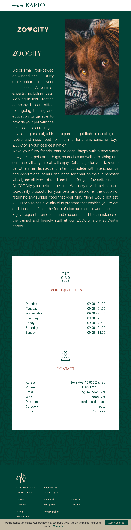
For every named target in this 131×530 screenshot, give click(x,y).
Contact (75, 505)
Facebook (49, 500)
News (19, 512)
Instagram (49, 505)
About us (76, 500)
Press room (22, 517)
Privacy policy (51, 512)
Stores (20, 500)
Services (21, 505)
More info (58, 526)
